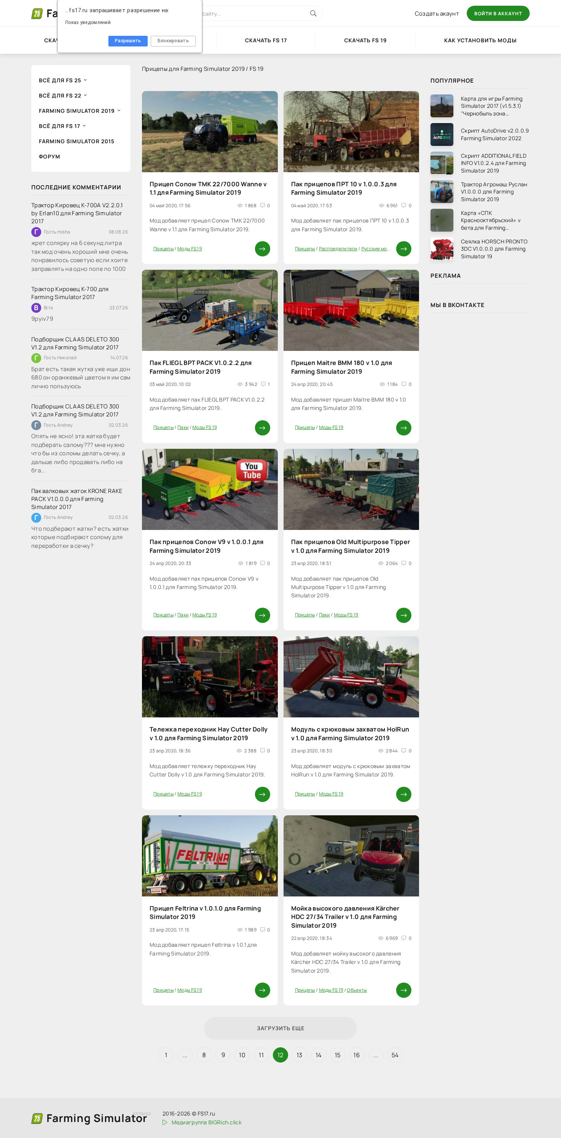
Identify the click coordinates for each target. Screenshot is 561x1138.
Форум (49, 156)
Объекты (357, 990)
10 (242, 1055)
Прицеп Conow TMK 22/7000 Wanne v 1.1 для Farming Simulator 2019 (208, 188)
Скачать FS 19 (365, 40)
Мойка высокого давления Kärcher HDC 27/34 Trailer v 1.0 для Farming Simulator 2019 (345, 917)
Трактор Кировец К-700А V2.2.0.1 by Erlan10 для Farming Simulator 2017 (77, 213)
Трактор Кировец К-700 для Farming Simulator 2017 (70, 293)
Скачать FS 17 (266, 40)
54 (395, 1055)
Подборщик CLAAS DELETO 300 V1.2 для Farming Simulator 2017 (75, 343)
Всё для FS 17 (59, 126)
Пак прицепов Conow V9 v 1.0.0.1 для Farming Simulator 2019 (207, 546)
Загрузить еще (281, 1028)
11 (261, 1055)
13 (300, 1055)
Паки (183, 427)
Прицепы (163, 248)
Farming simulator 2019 (77, 110)
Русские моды (377, 248)
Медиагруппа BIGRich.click (207, 1122)
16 (356, 1055)
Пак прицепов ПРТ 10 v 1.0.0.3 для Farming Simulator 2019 (344, 188)
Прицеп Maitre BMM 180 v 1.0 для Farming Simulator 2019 (341, 367)
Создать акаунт (437, 14)
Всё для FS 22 (60, 95)
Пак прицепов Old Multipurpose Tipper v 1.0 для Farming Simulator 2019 (350, 546)
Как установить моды (480, 40)
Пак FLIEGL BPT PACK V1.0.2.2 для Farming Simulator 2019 (201, 367)
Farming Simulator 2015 (76, 141)
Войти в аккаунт (498, 13)
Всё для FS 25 (60, 80)
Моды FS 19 (189, 248)
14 (319, 1055)
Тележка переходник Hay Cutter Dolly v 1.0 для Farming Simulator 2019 (209, 733)
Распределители (338, 248)
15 (338, 1055)
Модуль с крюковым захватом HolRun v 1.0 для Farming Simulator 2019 (350, 733)
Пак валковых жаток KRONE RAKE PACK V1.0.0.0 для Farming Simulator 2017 (77, 499)
